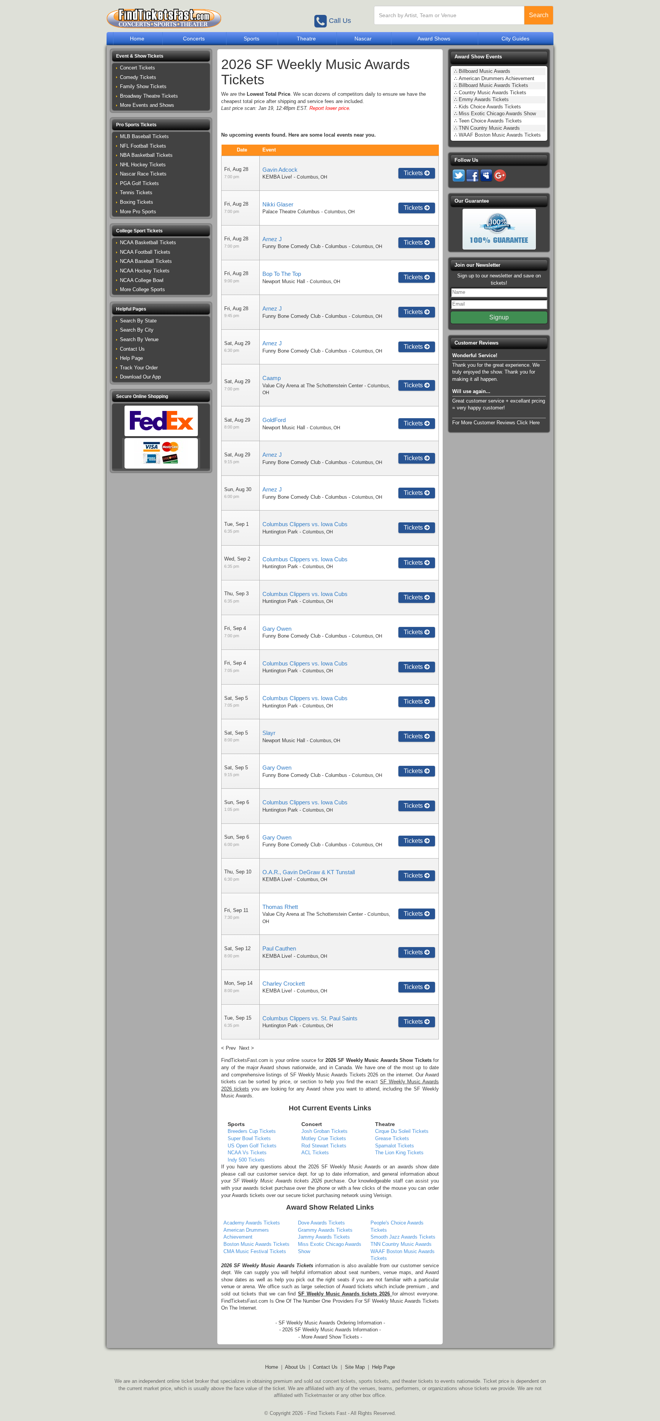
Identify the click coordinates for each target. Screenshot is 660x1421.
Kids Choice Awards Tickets (490, 107)
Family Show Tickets (143, 86)
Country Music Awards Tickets (492, 92)
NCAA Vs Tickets (247, 1152)
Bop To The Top (281, 274)
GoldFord (274, 420)
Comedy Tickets (138, 77)
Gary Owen (276, 628)
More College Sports (142, 289)
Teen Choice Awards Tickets (490, 121)
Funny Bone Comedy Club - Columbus (304, 246)
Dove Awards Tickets (321, 1223)
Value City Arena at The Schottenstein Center (312, 385)
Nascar (363, 38)
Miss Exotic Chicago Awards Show (497, 113)
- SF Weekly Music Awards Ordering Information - (330, 1323)
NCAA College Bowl (141, 280)
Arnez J (272, 239)
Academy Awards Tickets (251, 1223)
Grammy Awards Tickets (325, 1230)
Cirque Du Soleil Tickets (402, 1131)
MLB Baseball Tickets (144, 136)
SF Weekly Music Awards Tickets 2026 (334, 1075)
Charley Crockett (283, 983)
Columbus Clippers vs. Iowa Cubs (305, 524)
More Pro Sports (138, 211)
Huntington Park (280, 532)
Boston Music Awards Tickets (256, 1244)
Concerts (194, 38)
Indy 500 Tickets (246, 1160)
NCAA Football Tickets (145, 252)
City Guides (515, 38)
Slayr (268, 733)
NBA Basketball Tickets (146, 155)
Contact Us (132, 349)
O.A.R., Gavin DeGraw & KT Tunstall (308, 872)
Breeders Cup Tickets (252, 1131)
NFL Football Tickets (143, 146)
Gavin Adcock (280, 169)
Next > (246, 1048)
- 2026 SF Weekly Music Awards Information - (330, 1329)
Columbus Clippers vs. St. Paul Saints (310, 1018)
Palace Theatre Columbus (291, 211)
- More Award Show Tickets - (330, 1337)
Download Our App (140, 377)
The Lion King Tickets (399, 1152)
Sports (251, 38)
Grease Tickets (392, 1138)
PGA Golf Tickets (139, 183)
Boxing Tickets (136, 202)
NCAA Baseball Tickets (146, 261)
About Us (295, 1367)
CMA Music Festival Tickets (254, 1251)
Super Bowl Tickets (249, 1138)
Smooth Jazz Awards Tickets (402, 1237)
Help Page (131, 358)
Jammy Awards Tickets (324, 1237)
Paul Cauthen (279, 948)
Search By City (137, 330)
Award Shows (433, 38)
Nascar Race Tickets (143, 174)
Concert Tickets (137, 68)
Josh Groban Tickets (324, 1131)
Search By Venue (139, 339)
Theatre (306, 38)
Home (137, 38)
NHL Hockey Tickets (143, 165)
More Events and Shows (147, 105)
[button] (161, 56)
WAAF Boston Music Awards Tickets (500, 135)
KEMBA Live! (277, 177)
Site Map (355, 1367)
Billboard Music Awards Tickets (493, 85)
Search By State (138, 321)
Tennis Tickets (136, 192)
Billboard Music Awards (484, 71)
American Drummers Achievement (496, 78)
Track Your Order (139, 368)
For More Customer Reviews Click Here (496, 422)
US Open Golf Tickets (252, 1146)
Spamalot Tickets (394, 1146)
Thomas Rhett (280, 907)
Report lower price (329, 108)
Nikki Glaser (277, 204)
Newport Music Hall (283, 281)
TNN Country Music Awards (401, 1244)
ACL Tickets (315, 1152)
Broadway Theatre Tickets (149, 96)
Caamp (271, 378)
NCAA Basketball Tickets (148, 242)
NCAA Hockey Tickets (145, 271)
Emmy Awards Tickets (484, 99)
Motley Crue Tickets (323, 1138)
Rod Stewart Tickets (323, 1146)
